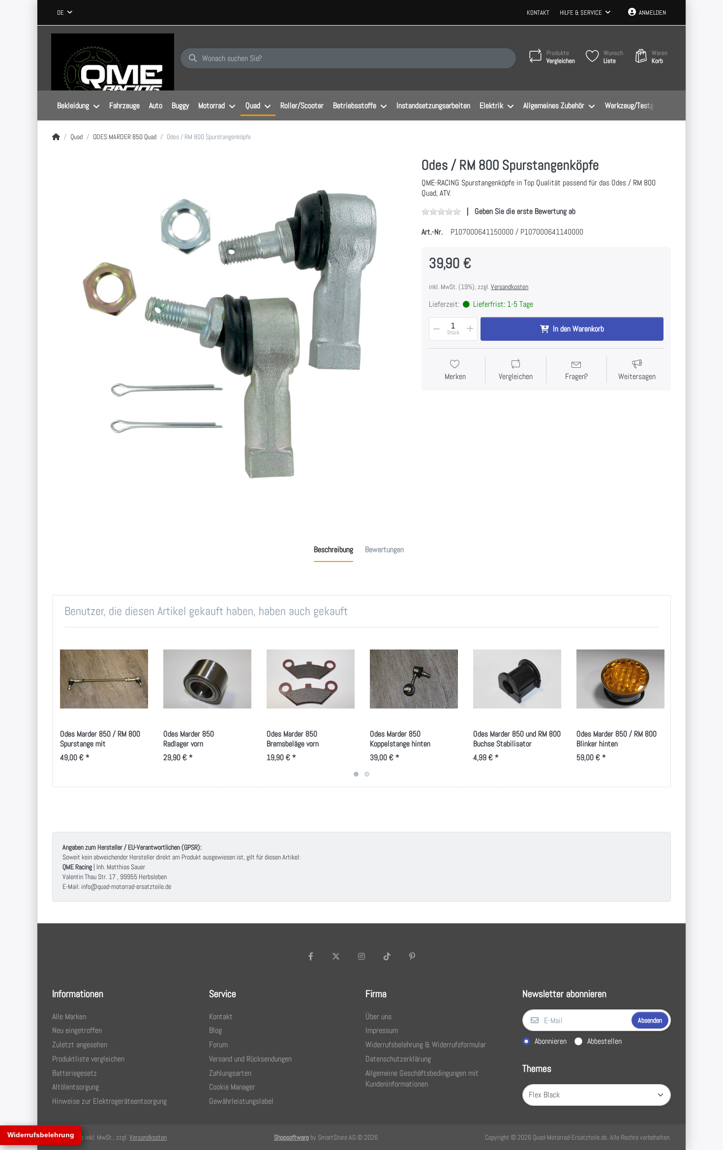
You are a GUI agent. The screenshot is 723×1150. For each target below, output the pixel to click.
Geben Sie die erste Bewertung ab (525, 211)
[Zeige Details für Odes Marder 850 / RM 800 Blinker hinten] (620, 679)
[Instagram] (361, 956)
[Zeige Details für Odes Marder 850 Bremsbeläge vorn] (311, 679)
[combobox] (64, 12)
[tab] (333, 549)
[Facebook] (311, 956)
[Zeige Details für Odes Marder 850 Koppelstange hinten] (414, 679)
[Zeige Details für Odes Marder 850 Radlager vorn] (207, 679)
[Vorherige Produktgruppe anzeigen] (61, 707)
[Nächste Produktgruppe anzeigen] (661, 707)
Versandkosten (509, 286)
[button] (435, 329)
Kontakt (538, 12)
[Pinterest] (412, 956)
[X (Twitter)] (336, 956)
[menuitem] (78, 105)
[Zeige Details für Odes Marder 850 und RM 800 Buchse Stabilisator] (517, 679)
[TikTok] (387, 956)
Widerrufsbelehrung (40, 1135)
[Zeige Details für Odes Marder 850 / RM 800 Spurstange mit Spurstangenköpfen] (104, 679)
